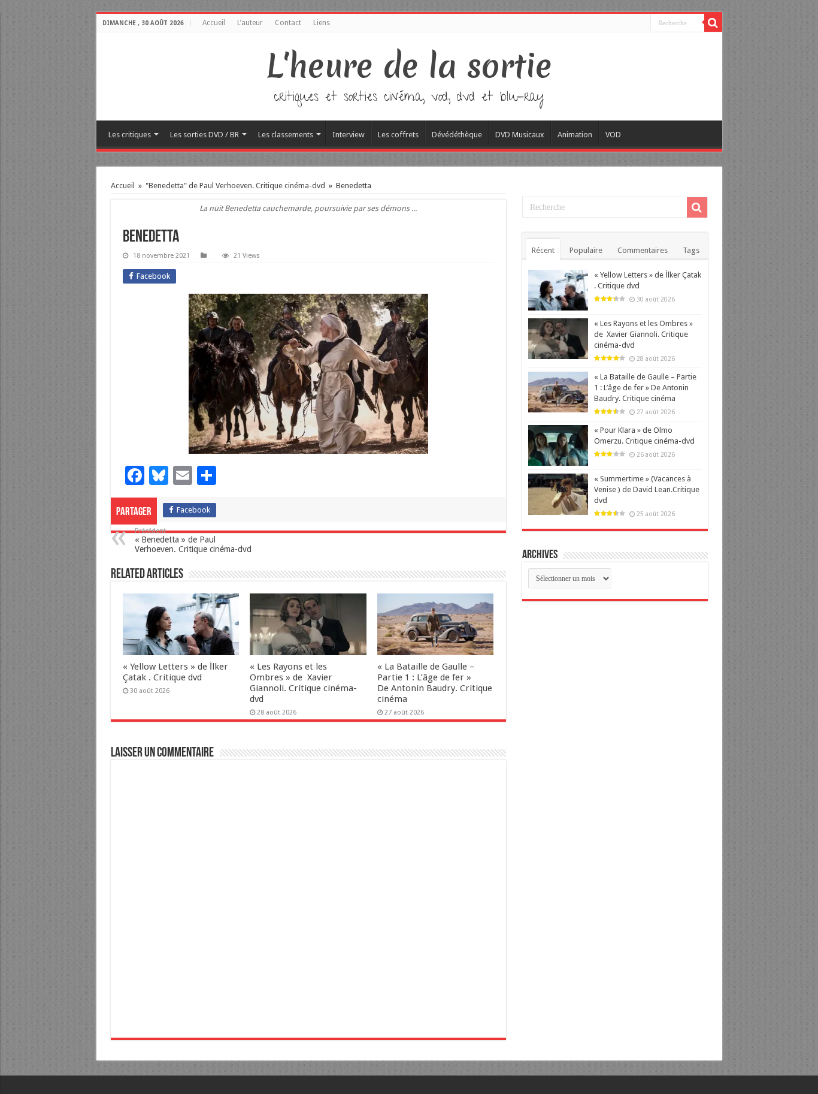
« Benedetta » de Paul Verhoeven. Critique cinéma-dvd (193, 540)
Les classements (285, 134)
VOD (613, 134)
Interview (348, 134)
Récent (543, 250)
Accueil (213, 23)
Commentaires (642, 250)
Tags (691, 250)
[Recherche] (713, 23)
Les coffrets (398, 134)
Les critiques (129, 134)
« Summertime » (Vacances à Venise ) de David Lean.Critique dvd (646, 489)
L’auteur (250, 23)
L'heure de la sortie (409, 66)
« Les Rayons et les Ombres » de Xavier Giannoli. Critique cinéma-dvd (303, 682)
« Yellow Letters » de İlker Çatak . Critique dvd (175, 672)
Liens (321, 23)
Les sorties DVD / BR (204, 134)
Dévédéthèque (457, 134)
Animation (575, 134)
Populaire (585, 250)
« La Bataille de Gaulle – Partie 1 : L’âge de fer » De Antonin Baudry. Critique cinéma (434, 682)
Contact (288, 23)
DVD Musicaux (519, 134)
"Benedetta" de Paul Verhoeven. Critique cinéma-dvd (235, 185)
